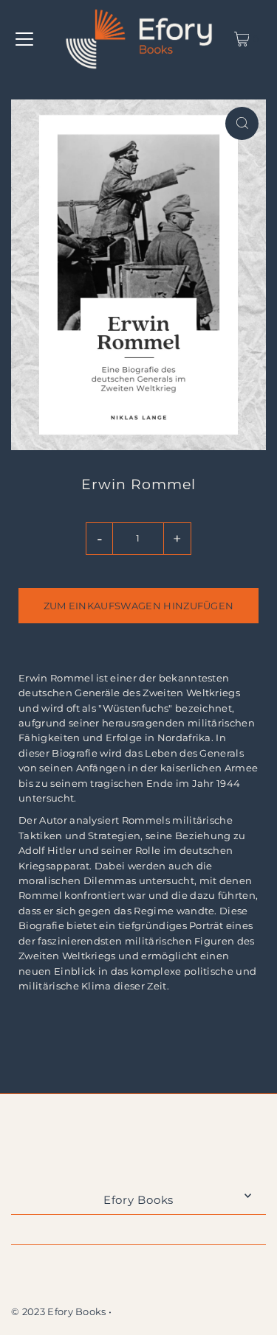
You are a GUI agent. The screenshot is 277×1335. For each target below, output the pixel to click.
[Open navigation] (24, 39)
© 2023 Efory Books (58, 1311)
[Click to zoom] (242, 123)
